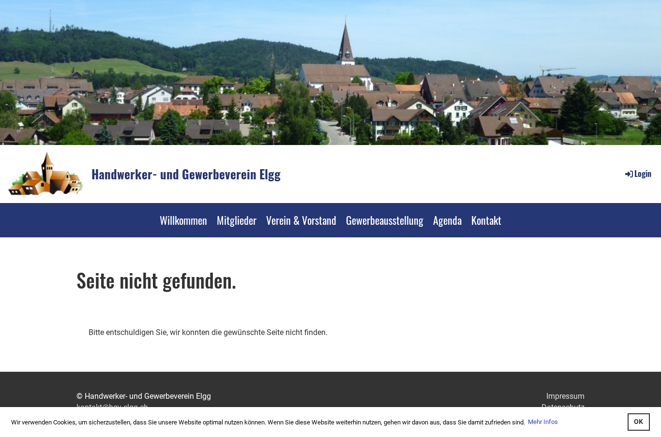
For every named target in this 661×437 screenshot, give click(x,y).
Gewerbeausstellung (384, 220)
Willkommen (183, 220)
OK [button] (638, 422)
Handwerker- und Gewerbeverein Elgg (186, 173)
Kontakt (486, 220)
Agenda (447, 220)
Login (642, 173)
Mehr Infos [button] (543, 421)
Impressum (565, 396)
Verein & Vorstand (301, 220)
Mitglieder (236, 220)
